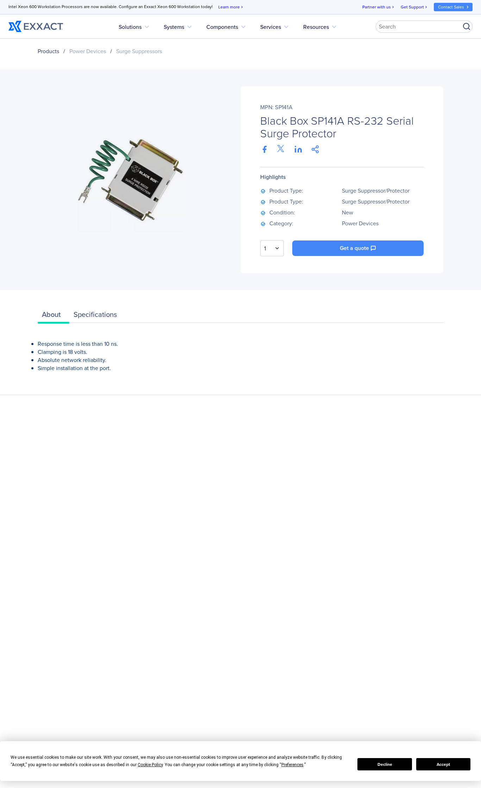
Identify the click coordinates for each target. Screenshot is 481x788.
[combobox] (272, 248)
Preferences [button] (292, 764)
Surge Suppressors (139, 51)
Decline (384, 764)
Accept (443, 764)
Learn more (231, 7)
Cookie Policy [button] (150, 764)
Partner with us (378, 7)
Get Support (414, 7)
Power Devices (87, 51)
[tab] (53, 316)
